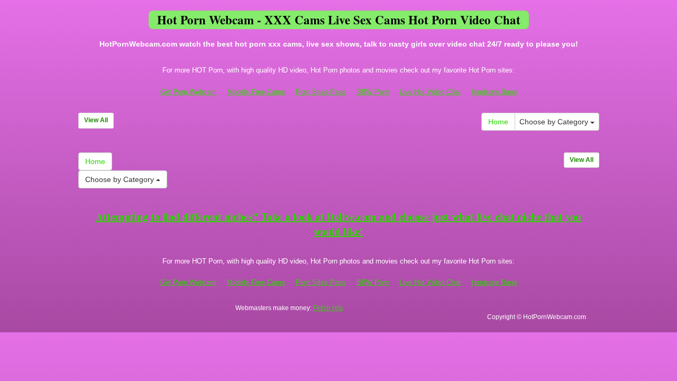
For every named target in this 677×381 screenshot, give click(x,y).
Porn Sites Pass (321, 92)
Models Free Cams (256, 92)
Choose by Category (554, 121)
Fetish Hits (328, 308)
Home (498, 121)
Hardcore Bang (494, 92)
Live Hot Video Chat (430, 92)
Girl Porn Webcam (188, 92)
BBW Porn (372, 92)
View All (96, 120)
